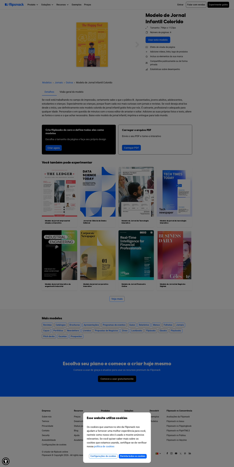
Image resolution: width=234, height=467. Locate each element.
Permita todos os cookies (132, 456)
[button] (6, 461)
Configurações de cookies (103, 456)
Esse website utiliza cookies (107, 418)
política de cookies (104, 446)
